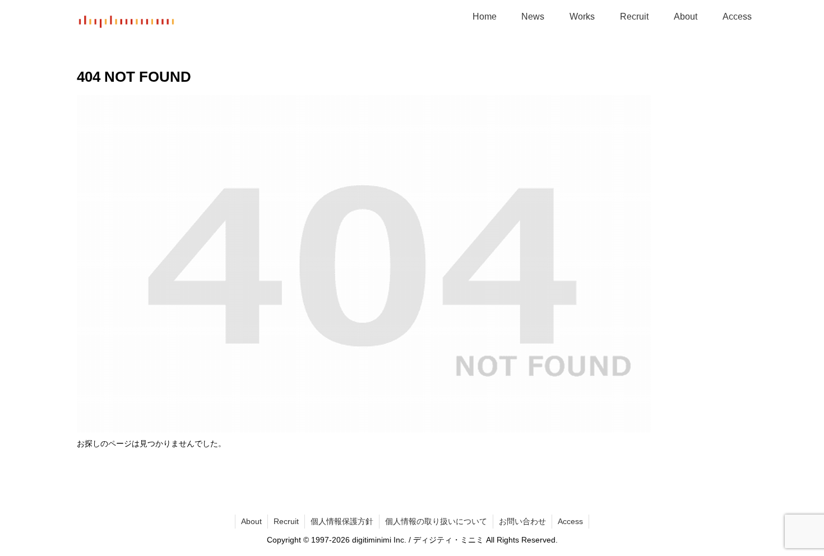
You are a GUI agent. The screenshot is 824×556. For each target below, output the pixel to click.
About (251, 521)
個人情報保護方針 (342, 521)
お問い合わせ (522, 521)
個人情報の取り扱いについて (436, 521)
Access (570, 521)
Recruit (286, 521)
